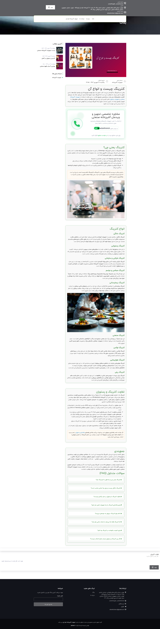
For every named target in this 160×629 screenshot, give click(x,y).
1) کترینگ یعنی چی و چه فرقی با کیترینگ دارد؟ (109, 480)
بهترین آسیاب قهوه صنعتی (47, 66)
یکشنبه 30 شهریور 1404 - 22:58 (95, 82)
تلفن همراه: (60, 596)
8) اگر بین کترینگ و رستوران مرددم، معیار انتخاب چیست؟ (106, 539)
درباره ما (88, 19)
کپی (96, 128)
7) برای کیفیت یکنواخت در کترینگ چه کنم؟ (110, 530)
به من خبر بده (48, 604)
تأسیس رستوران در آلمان (48, 58)
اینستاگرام (121, 604)
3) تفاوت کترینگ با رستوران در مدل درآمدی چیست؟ (108, 496)
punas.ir (73, 626)
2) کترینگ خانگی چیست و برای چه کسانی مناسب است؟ (106, 488)
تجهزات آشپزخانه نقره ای (72, 19)
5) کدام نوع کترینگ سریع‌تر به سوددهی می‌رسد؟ (108, 513)
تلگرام (122, 607)
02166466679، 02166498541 (115, 4)
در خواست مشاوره (102, 135)
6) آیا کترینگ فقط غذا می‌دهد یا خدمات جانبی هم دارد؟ (107, 522)
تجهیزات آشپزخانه (117, 82)
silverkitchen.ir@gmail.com (115, 13)
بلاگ (93, 592)
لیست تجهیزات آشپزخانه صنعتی (46, 50)
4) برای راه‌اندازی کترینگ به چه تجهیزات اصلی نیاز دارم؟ (106, 505)
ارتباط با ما (81, 19)
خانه (93, 19)
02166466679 (105, 128)
